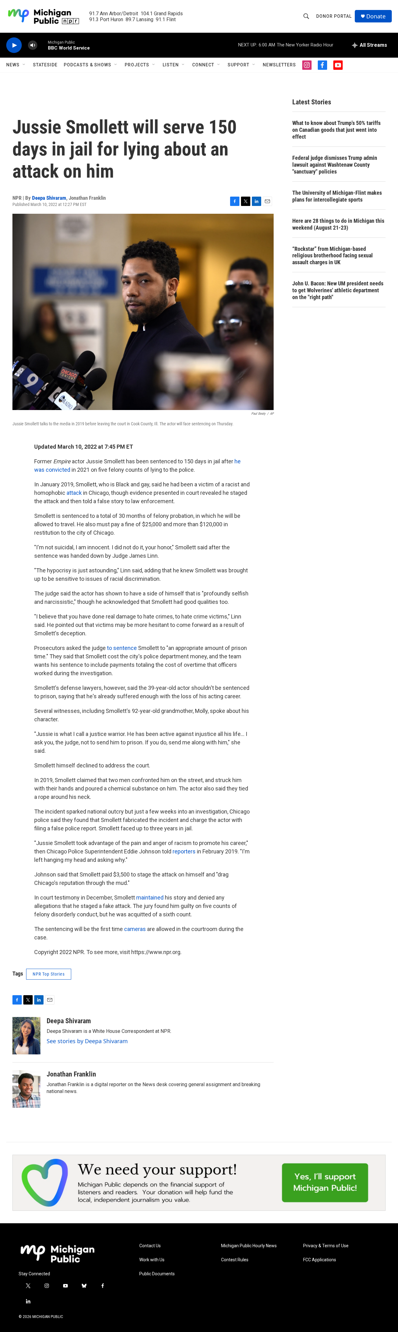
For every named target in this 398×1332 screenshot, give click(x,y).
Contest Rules (234, 1260)
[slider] (43, 45)
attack (75, 492)
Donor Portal (334, 16)
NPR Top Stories (49, 974)
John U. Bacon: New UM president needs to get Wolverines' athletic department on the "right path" (337, 290)
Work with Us (151, 1260)
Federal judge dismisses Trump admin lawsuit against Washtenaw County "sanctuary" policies (334, 165)
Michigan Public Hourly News (249, 1246)
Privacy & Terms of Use (326, 1246)
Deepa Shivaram (49, 198)
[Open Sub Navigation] (24, 64)
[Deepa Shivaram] (26, 1035)
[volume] (32, 45)
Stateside (45, 64)
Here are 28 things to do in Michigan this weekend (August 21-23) (338, 224)
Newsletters (279, 64)
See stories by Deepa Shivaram (87, 1041)
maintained (150, 897)
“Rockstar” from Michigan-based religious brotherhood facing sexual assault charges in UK (332, 256)
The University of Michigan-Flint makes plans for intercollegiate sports (337, 196)
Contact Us (150, 1246)
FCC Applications (319, 1260)
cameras (135, 929)
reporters (184, 851)
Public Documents (157, 1274)
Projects (137, 64)
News (13, 64)
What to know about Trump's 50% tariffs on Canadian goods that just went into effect (336, 130)
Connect (203, 64)
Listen (171, 64)
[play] (14, 45)
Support (238, 64)
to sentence (122, 648)
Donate (376, 16)
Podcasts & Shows (87, 64)
